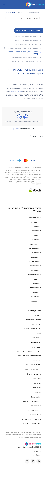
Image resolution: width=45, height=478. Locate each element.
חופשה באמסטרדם (34, 274)
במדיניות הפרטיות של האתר (29, 437)
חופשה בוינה (36, 239)
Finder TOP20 (35, 337)
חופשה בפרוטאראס (34, 279)
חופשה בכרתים (35, 235)
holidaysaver (36, 406)
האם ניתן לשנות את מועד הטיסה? (26, 37)
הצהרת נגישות (36, 360)
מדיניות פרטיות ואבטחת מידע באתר (29, 356)
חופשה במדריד (35, 266)
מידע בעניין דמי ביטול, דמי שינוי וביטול (29, 351)
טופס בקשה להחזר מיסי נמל (31, 423)
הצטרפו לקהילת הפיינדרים (32, 328)
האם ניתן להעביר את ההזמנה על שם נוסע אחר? (21, 48)
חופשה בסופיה (36, 292)
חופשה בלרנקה (35, 244)
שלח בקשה (15, 128)
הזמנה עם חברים (35, 414)
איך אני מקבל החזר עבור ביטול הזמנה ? (24, 61)
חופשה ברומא (36, 270)
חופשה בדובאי (36, 257)
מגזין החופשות (36, 324)
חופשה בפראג (36, 222)
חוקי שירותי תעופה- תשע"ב (32, 364)
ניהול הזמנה (21, 12)
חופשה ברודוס (36, 226)
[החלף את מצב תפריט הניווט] (4, 4)
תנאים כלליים (36, 347)
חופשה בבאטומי (35, 288)
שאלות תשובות (36, 387)
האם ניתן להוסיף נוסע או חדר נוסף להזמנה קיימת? (23, 53)
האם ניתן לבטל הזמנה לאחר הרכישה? (24, 58)
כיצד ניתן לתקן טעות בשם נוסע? (26, 44)
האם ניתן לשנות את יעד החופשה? (26, 40)
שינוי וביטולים (10, 12)
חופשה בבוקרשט (35, 248)
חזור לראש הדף (37, 136)
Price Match (36, 397)
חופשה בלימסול (35, 296)
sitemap (37, 451)
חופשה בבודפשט (35, 217)
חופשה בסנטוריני (35, 301)
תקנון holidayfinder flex (32, 401)
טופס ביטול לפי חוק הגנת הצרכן (30, 419)
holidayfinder (34, 12)
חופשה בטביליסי (35, 261)
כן (25, 116)
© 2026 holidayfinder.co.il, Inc (29, 447)
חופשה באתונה (35, 231)
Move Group (36, 455)
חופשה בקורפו (36, 283)
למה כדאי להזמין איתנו (33, 320)
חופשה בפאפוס (35, 252)
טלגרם (39, 333)
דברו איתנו (37, 383)
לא (19, 116)
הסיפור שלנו (37, 315)
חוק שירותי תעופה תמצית (33, 369)
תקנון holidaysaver (34, 410)
